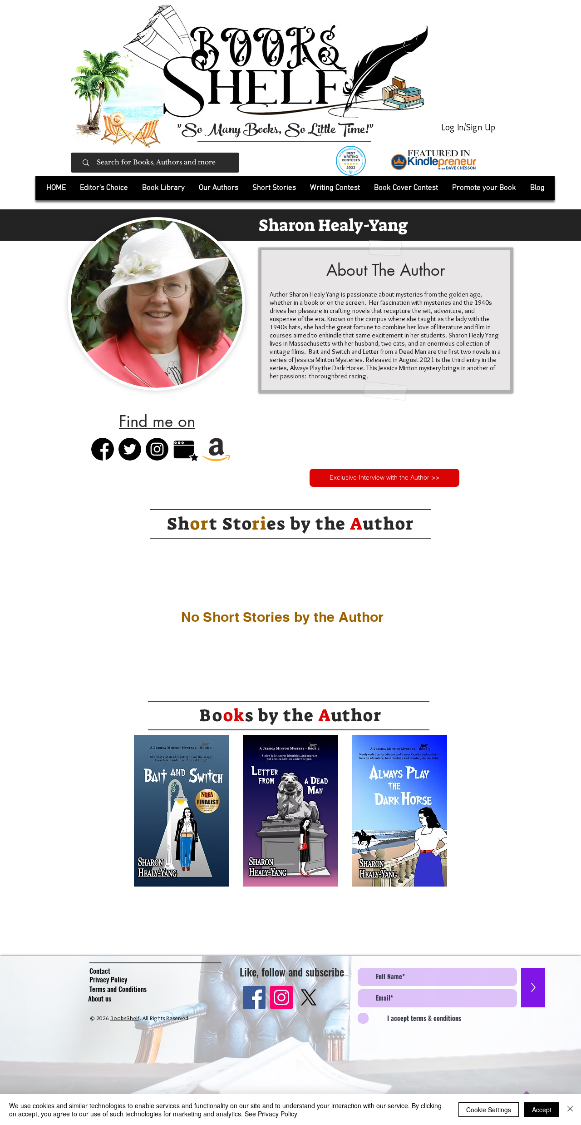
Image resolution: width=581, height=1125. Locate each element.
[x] (308, 997)
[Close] (570, 1109)
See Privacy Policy (271, 1113)
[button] (163, 188)
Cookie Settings (488, 1109)
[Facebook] (254, 997)
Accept (541, 1109)
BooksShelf (124, 1017)
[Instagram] (281, 997)
